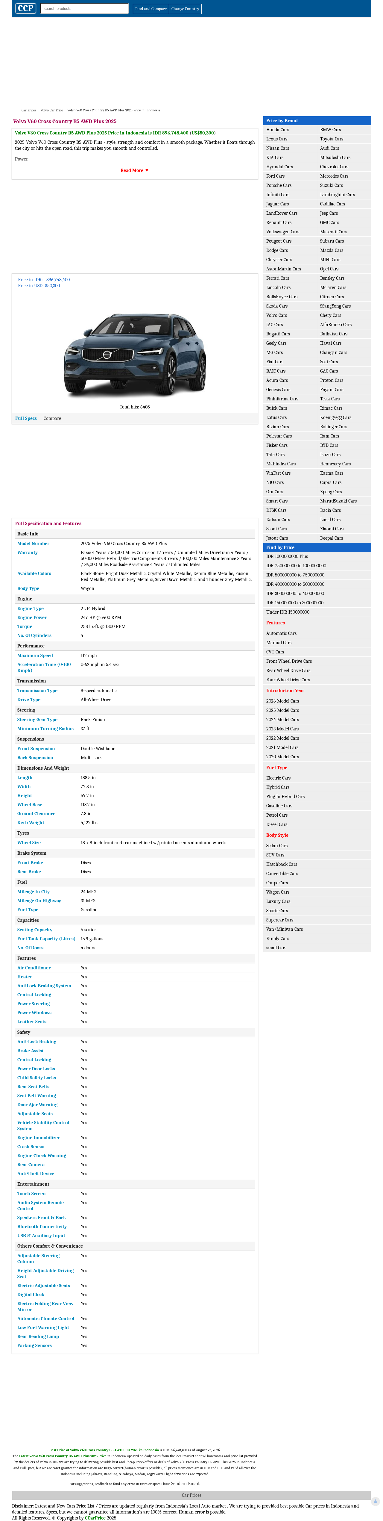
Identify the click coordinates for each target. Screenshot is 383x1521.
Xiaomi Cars (332, 529)
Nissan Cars (277, 148)
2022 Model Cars (282, 738)
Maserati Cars (333, 231)
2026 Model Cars (282, 701)
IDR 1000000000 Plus (287, 556)
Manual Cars (278, 642)
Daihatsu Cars (333, 334)
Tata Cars (275, 454)
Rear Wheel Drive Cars (288, 670)
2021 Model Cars (282, 747)
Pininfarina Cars (282, 399)
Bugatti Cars (278, 334)
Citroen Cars (332, 296)
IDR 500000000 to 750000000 (295, 575)
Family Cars (277, 938)
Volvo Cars (276, 315)
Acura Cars (277, 380)
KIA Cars (274, 157)
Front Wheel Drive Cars (289, 661)
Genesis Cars (278, 389)
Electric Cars (278, 778)
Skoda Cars (277, 306)
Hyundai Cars (279, 166)
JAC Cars (274, 324)
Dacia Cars (330, 510)
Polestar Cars (279, 436)
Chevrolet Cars (334, 166)
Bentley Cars (332, 278)
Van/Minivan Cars (284, 929)
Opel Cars (329, 269)
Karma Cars (331, 473)
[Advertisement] (191, 62)
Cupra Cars (330, 482)
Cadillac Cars (332, 204)
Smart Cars (277, 501)
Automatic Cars (281, 633)
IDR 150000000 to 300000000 (294, 603)
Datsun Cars (278, 519)
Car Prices (191, 1495)
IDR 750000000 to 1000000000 (296, 565)
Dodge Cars (277, 250)
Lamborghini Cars (337, 194)
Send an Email (185, 1483)
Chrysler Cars (279, 259)
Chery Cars (330, 315)
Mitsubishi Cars (335, 157)
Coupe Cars (277, 883)
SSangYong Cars (335, 306)
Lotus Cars (276, 417)
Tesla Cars (330, 399)
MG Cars (274, 352)
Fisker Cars (277, 445)
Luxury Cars (278, 901)
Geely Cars (276, 343)
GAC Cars (329, 371)
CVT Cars (275, 652)
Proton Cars (331, 380)
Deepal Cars (331, 538)
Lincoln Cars (278, 287)
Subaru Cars (332, 241)
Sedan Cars (277, 845)
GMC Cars (329, 222)
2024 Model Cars (282, 719)
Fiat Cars (274, 361)
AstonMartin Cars (283, 269)
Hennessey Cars (335, 464)
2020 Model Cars (282, 756)
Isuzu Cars (330, 454)
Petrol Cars (277, 815)
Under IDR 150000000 (287, 612)
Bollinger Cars (333, 426)
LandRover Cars (281, 213)
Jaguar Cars (277, 204)
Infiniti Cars (277, 194)
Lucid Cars (330, 519)
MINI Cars (330, 259)
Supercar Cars (279, 920)
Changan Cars (333, 352)
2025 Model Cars (282, 710)
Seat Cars (329, 361)
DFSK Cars (276, 510)
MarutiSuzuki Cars (338, 501)
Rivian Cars (277, 426)
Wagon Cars (277, 892)
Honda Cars (277, 129)
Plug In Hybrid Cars (285, 796)
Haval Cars (330, 343)
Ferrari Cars (277, 278)
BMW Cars (330, 129)
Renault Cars (278, 222)
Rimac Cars (331, 408)
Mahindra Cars (281, 464)
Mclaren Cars (333, 287)
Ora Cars (274, 491)
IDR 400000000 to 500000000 (295, 584)
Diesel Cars (276, 824)
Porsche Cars (278, 185)
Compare (52, 418)
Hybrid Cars (277, 787)
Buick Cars (276, 408)
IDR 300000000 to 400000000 (295, 593)
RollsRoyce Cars (281, 296)
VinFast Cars (278, 473)
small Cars (276, 948)
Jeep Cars (329, 213)
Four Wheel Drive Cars (288, 679)
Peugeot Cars (278, 241)
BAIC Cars (275, 371)
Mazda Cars (331, 250)
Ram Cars (329, 436)
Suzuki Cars (331, 185)
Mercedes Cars (334, 176)
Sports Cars (277, 910)
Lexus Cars (276, 139)
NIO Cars (275, 482)
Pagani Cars (331, 389)
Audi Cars (329, 148)
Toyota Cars (331, 139)
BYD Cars (329, 445)
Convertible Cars (282, 873)
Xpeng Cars (331, 491)
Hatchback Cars (281, 864)
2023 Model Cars (282, 729)
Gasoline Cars (279, 806)
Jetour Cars (277, 538)
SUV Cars (275, 855)
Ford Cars (275, 176)
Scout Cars (276, 529)
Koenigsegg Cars (335, 417)
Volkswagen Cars (282, 231)
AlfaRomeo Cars (336, 324)
